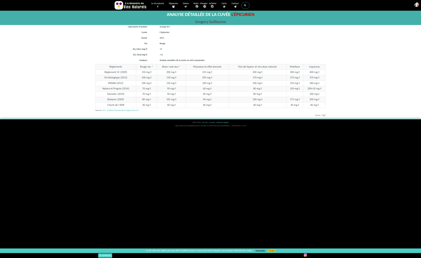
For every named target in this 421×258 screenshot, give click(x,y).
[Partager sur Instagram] (305, 255)
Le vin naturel (157, 3)
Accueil (205, 122)
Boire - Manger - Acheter (205, 3)
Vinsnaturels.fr (130, 5)
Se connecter (105, 255)
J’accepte (271, 251)
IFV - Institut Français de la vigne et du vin (121, 110)
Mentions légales (223, 122)
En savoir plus (260, 251)
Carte (224, 3)
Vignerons (173, 3)
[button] (245, 5)
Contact (235, 3)
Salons (186, 3)
